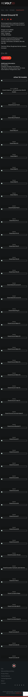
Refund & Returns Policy (7, 671)
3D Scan (6, 68)
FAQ (2, 668)
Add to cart (6, 58)
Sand (19, 69)
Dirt (20, 68)
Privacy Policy (5, 673)
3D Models (9, 66)
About (2, 681)
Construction (16, 68)
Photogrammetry (13, 69)
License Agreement (6, 678)
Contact (3, 683)
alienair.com (19, 693)
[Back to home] (8, 3)
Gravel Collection (16, 66)
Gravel (23, 68)
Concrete (10, 68)
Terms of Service (5, 676)
